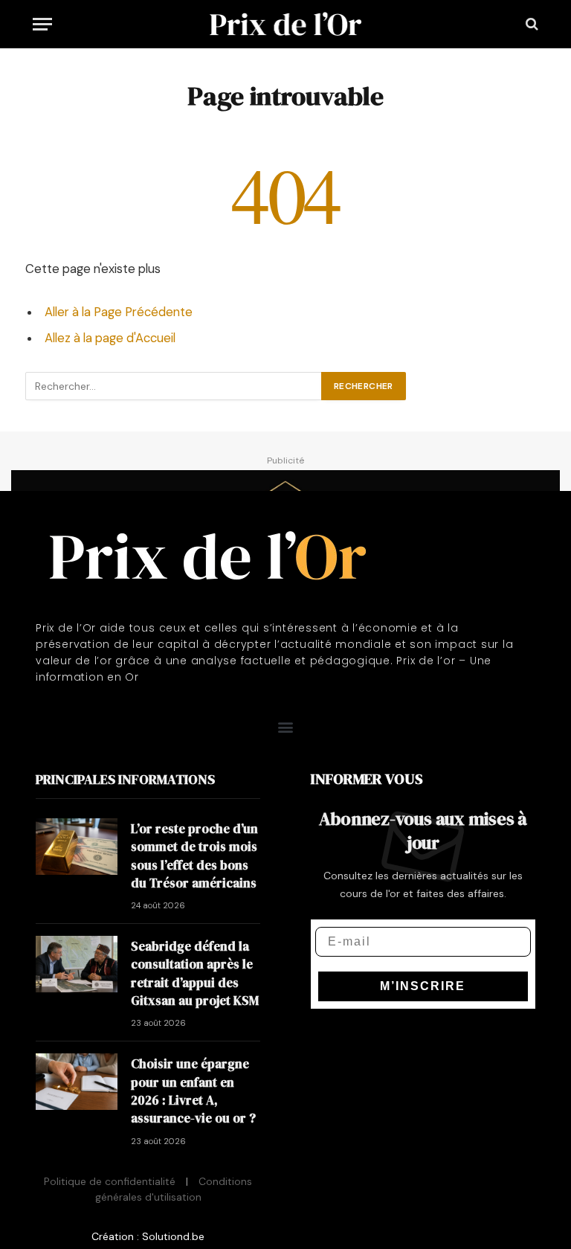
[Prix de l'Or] (286, 23)
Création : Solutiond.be (147, 1236)
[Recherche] (530, 24)
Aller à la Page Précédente (119, 312)
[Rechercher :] (174, 386)
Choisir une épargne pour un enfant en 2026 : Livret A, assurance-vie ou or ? (193, 1091)
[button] (286, 727)
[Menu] (42, 24)
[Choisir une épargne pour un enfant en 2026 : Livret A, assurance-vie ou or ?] (76, 1081)
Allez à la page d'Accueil (110, 338)
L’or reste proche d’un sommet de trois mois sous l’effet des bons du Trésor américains (194, 856)
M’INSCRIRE (422, 986)
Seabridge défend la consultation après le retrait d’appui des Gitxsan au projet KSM (195, 973)
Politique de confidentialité (109, 1181)
